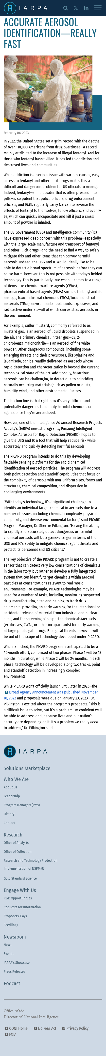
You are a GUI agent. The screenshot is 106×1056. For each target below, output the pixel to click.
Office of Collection (18, 852)
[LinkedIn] (86, 8)
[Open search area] (66, 8)
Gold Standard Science (20, 878)
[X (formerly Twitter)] (76, 8)
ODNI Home (18, 1028)
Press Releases (14, 972)
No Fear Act (47, 1028)
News (7, 945)
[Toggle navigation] (98, 8)
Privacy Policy (77, 1028)
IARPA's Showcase (17, 963)
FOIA (12, 1034)
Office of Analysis (16, 843)
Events (8, 954)
